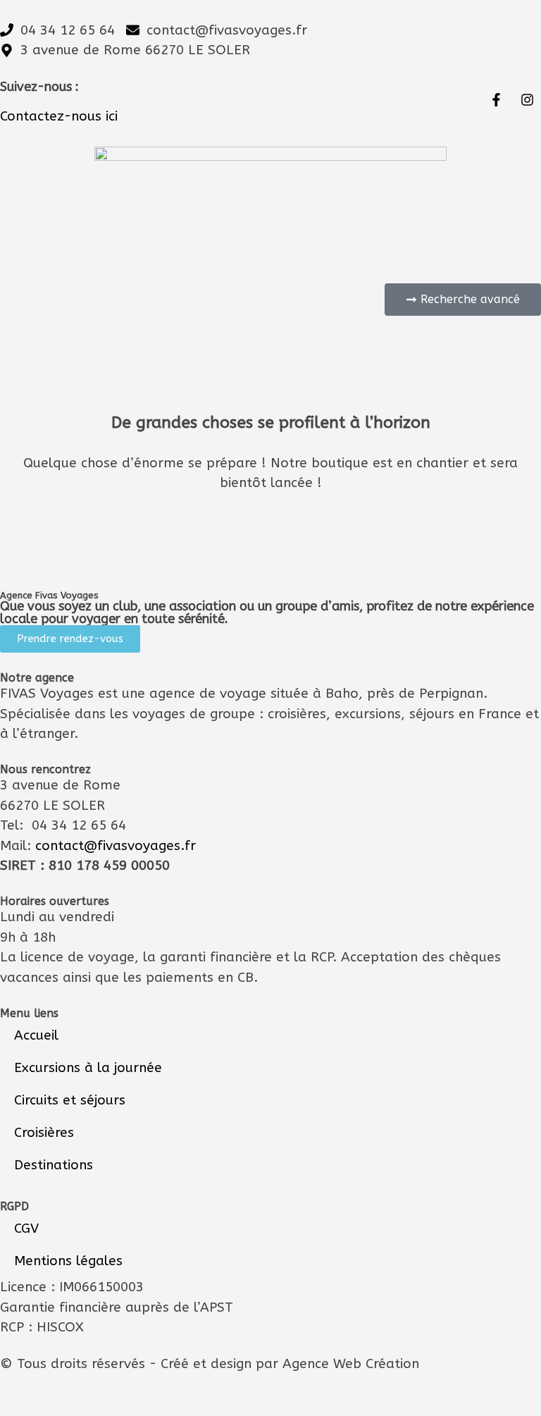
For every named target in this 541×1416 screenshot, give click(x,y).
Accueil (36, 1035)
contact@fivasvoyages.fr (115, 846)
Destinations (53, 1165)
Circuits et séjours (69, 1100)
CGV (26, 1228)
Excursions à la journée (88, 1068)
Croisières (44, 1132)
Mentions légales (68, 1261)
